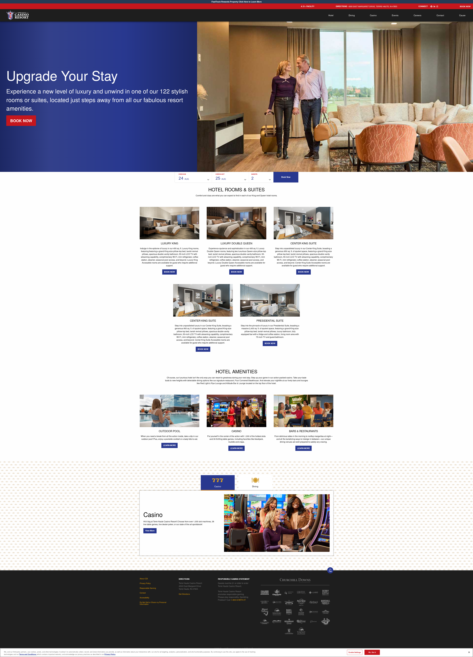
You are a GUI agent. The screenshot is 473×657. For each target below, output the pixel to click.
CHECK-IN (182, 174)
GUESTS (254, 174)
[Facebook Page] (431, 6)
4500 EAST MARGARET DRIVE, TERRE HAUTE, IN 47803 (372, 6)
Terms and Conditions (28, 654)
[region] (236, 652)
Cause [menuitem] (462, 15)
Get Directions (184, 594)
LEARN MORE (169, 445)
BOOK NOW (21, 120)
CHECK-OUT (220, 174)
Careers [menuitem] (417, 15)
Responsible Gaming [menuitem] (148, 588)
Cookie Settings (354, 652)
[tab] (218, 482)
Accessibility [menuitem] (144, 597)
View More (150, 530)
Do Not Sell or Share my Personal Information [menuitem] (153, 603)
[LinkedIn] (434, 6)
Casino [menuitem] (373, 15)
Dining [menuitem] (352, 15)
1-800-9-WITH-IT (238, 599)
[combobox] (255, 178)
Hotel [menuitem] (330, 15)
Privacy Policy (109, 654)
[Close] (469, 652)
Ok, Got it (372, 652)
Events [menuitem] (395, 15)
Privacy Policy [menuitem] (145, 583)
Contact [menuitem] (440, 15)
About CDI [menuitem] (144, 578)
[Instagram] (437, 6)
